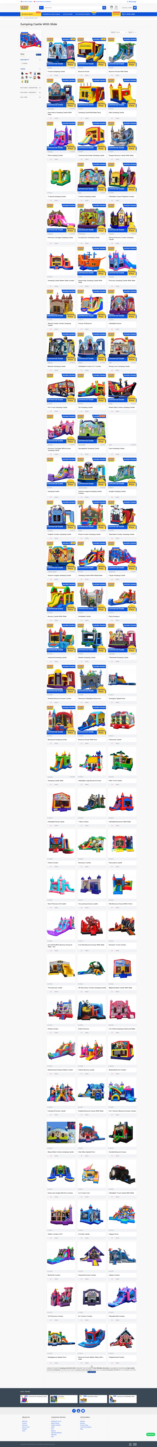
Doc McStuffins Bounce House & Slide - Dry (60, 946)
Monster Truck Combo (117, 945)
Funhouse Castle (115, 740)
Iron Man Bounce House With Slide (91, 945)
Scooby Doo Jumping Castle (88, 237)
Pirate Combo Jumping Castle (89, 534)
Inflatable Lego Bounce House (89, 781)
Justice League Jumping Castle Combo (90, 492)
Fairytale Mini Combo (117, 1316)
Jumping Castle (53, 491)
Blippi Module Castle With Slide (120, 988)
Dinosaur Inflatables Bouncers (89, 698)
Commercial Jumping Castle (37, 1396)
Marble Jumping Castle (86, 657)
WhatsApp (150, 1434)
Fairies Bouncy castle (86, 1070)
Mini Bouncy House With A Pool (120, 904)
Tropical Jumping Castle (57, 196)
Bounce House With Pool (87, 740)
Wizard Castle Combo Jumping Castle (59, 324)
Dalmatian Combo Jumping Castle (121, 534)
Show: (130, 32)
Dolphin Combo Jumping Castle (59, 534)
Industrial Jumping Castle (57, 657)
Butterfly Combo (54, 1275)
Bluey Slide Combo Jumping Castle (61, 1152)
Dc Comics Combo (85, 1316)
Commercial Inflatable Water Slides (126, 1396)
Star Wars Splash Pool (86, 1152)
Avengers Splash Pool (117, 698)
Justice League (82, 487)
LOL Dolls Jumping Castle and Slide (122, 1029)
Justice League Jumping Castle (59, 575)
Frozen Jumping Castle (56, 71)
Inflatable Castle (84, 616)
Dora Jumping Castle (116, 448)
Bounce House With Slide (118, 71)
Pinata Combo (53, 1029)
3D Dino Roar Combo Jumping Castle (92, 988)
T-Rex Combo (83, 822)
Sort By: (113, 32)
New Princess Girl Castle (57, 904)
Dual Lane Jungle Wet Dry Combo (60, 1193)
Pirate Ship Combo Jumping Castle (122, 407)
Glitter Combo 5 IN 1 (55, 1234)
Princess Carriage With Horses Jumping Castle (59, 449)
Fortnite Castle (84, 1234)
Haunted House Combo (87, 1275)
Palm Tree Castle (115, 781)
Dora (79, 193)
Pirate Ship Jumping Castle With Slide (90, 281)
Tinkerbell (112, 654)
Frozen (50, 67)
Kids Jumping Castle (116, 112)
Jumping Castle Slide (55, 781)
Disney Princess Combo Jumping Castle (121, 238)
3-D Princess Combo (55, 1316)
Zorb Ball (61, 1396)
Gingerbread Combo (116, 1357)
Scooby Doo (81, 234)
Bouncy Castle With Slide (57, 616)
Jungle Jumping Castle (117, 491)
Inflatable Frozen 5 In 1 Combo (89, 366)
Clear (39, 54)
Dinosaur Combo (84, 863)
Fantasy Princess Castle (57, 1111)
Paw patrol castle (115, 863)
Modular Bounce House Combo (59, 698)
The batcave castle (55, 988)
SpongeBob (81, 444)
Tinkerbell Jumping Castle (118, 657)
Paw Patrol (51, 109)
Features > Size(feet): (28, 92)
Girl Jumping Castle (85, 407)
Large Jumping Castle (117, 575)
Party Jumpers (114, 616)
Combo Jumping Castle (87, 196)
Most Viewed (25, 1391)
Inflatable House (115, 323)
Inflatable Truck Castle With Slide (121, 1193)
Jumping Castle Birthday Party (89, 112)
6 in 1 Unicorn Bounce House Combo (122, 1111)
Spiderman (112, 571)
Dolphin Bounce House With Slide (90, 1111)
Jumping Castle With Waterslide (90, 575)
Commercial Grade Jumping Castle (91, 155)
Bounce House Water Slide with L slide (90, 1358)
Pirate (80, 277)
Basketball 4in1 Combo (117, 1070)
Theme (22, 69)
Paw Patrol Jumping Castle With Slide (60, 113)
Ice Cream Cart (84, 1193)
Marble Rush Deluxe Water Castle (60, 1070)
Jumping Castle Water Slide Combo (61, 280)
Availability (24, 60)
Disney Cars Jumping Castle (119, 366)
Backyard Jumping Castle (57, 740)
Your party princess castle (88, 904)
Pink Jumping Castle (55, 155)
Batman (50, 362)
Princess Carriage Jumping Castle (60, 237)
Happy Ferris (113, 1234)
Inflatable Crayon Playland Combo (121, 196)
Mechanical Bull (92, 1396)
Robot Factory (83, 1029)
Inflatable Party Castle (56, 822)
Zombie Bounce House (117, 1152)
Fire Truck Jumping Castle (57, 407)
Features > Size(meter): (29, 88)
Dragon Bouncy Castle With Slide (121, 155)
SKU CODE (23, 97)
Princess (50, 151)
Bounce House (83, 71)
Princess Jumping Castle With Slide (122, 280)
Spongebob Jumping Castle (88, 448)
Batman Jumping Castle (57, 366)
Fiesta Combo (53, 863)
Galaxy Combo (114, 1275)
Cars (110, 362)
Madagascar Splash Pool (57, 1357)
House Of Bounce (85, 323)
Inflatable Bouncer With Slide (120, 822)
